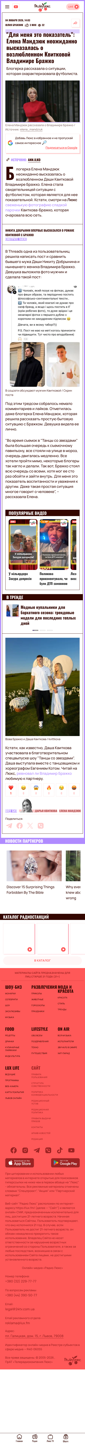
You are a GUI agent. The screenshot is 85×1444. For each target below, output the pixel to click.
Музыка (9, 1017)
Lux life (12, 1068)
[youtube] (71, 1150)
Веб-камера (11, 1086)
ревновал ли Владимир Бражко (44, 773)
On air (64, 1029)
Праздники (37, 1011)
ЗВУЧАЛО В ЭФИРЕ (67, 1047)
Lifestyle (39, 1029)
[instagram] (25, 1150)
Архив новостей (40, 1133)
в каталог (42, 961)
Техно (34, 1047)
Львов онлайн (13, 1098)
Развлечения (42, 987)
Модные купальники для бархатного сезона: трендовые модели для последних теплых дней (48, 615)
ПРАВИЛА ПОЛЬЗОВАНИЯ (39, 1076)
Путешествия (39, 1053)
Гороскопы (38, 1005)
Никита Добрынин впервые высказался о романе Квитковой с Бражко (39, 232)
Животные (37, 999)
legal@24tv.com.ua (19, 1309)
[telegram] (9, 825)
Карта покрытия (14, 1092)
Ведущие (10, 1074)
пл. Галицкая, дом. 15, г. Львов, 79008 (34, 1336)
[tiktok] (60, 1150)
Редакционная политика (40, 1111)
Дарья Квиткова (46, 811)
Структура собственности (40, 1084)
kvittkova (54, 739)
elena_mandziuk (31, 129)
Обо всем (36, 1035)
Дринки (9, 1041)
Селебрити (11, 999)
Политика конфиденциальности (42, 1093)
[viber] (40, 825)
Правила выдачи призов (41, 1120)
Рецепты (10, 1035)
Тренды (62, 1009)
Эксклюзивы (12, 1011)
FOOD (9, 1029)
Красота (62, 997)
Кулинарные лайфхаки (12, 1049)
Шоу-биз (11, 811)
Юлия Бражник (14, 25)
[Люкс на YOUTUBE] (15, 6)
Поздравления (39, 1041)
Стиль (61, 1003)
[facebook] (19, 825)
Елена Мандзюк (70, 811)
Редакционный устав (40, 1102)
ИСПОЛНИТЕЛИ (66, 1041)
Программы (12, 1080)
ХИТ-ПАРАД (64, 1053)
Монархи (10, 993)
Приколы (36, 993)
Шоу (7, 1005)
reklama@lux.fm (17, 1323)
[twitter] (30, 825)
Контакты (37, 1127)
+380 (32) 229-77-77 (21, 1281)
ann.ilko (34, 159)
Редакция (37, 1139)
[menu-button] (7, 7)
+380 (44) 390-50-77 (21, 1295)
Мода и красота (65, 989)
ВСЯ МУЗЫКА (64, 1035)
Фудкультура (12, 1056)
